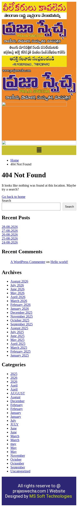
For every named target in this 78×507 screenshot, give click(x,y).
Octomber (17, 463)
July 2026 (17, 285)
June (13, 428)
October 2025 (19, 320)
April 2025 (17, 344)
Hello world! (59, 262)
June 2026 (17, 289)
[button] (39, 150)
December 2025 (21, 312)
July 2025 (17, 332)
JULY (14, 424)
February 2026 (20, 305)
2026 (13, 377)
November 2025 (21, 316)
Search (6, 200)
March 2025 (18, 347)
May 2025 (17, 340)
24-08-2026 (10, 242)
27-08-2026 (10, 231)
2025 (13, 374)
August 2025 (19, 328)
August (15, 397)
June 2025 (17, 336)
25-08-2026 (10, 238)
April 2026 (17, 297)
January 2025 (19, 355)
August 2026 (19, 281)
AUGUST (17, 393)
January (15, 413)
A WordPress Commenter (27, 262)
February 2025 (20, 351)
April (14, 385)
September (17, 467)
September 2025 (21, 324)
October (15, 459)
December (17, 401)
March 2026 (18, 301)
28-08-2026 (10, 227)
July (13, 420)
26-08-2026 (10, 234)
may (13, 444)
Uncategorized (20, 471)
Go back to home (13, 197)
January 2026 (19, 308)
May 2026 (17, 293)
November (17, 455)
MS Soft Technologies (51, 496)
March (14, 436)
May (13, 448)
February (16, 405)
